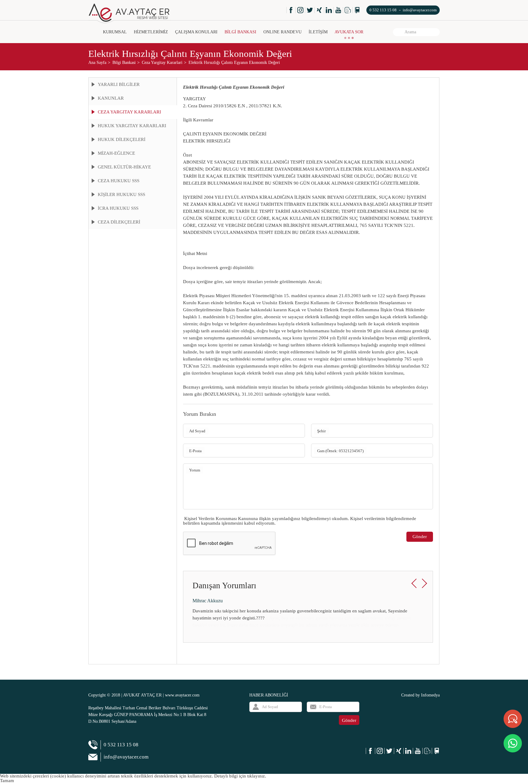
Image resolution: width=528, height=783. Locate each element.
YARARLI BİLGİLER (119, 84)
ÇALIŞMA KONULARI (196, 32)
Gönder (420, 536)
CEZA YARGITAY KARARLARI (129, 111)
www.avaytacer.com (182, 695)
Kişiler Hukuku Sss (121, 194)
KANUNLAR (111, 98)
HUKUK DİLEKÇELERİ (121, 139)
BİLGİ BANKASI (240, 32)
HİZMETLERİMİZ (151, 32)
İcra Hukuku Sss (118, 208)
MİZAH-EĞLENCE (116, 153)
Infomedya (430, 695)
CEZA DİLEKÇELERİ (119, 222)
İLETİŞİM (318, 32)
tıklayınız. (256, 776)
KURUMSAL (115, 32)
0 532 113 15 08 (383, 10)
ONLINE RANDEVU (282, 32)
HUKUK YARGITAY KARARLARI (132, 125)
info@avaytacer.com (420, 10)
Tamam (7, 780)
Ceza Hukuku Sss (118, 180)
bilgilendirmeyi (316, 518)
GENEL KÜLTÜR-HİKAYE (124, 166)
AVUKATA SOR (349, 32)
